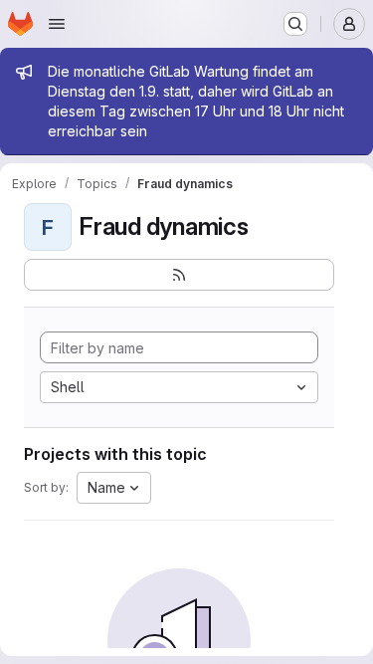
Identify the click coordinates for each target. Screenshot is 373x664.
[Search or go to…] (295, 24)
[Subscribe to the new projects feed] (179, 275)
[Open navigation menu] (57, 24)
